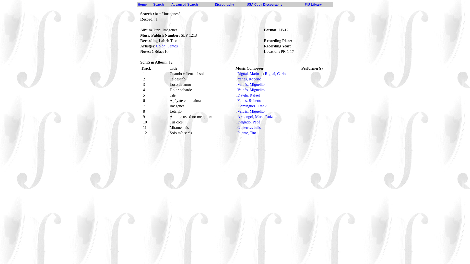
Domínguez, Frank (252, 106)
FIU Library (313, 4)
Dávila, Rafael (248, 95)
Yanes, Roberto (249, 79)
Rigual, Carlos (276, 74)
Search (158, 4)
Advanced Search (184, 4)
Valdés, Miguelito (251, 84)
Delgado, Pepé (248, 122)
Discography (224, 4)
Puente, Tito (246, 133)
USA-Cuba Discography (264, 4)
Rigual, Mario (248, 74)
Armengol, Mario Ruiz (255, 117)
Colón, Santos (167, 46)
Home (142, 4)
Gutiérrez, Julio (249, 127)
